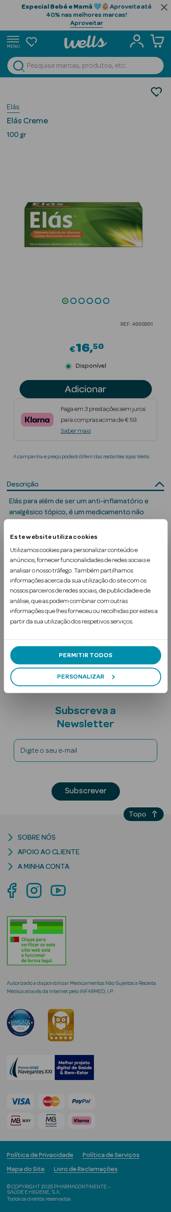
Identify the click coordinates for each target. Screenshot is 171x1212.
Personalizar (80, 677)
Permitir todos (85, 655)
